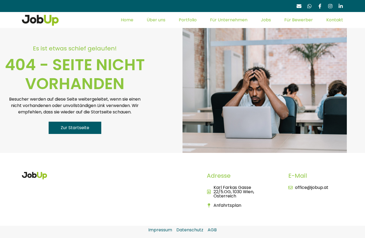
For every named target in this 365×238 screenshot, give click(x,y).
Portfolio (188, 20)
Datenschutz (189, 230)
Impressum (160, 230)
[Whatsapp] (309, 6)
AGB (212, 230)
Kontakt (334, 20)
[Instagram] (330, 6)
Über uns (156, 20)
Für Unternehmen (228, 20)
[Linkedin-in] (340, 6)
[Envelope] (299, 6)
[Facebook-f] (319, 6)
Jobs (266, 20)
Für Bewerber (298, 20)
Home (127, 20)
